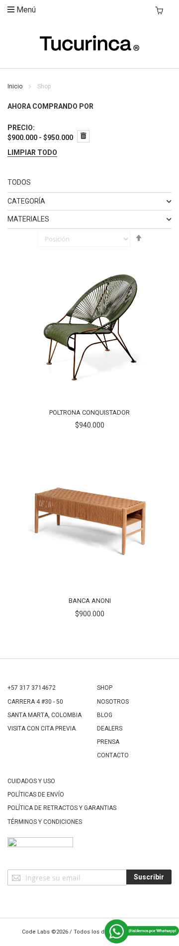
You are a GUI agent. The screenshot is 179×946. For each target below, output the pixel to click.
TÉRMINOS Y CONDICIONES (44, 821)
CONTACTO (113, 755)
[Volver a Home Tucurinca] (89, 48)
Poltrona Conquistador (89, 412)
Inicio (15, 86)
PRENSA (108, 741)
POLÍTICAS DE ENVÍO (35, 794)
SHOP (104, 687)
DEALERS (109, 728)
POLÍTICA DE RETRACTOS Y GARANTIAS (61, 807)
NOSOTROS (113, 701)
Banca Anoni (90, 600)
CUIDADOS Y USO (31, 781)
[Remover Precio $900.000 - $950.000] (83, 136)
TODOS (19, 182)
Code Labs (36, 932)
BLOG (104, 715)
